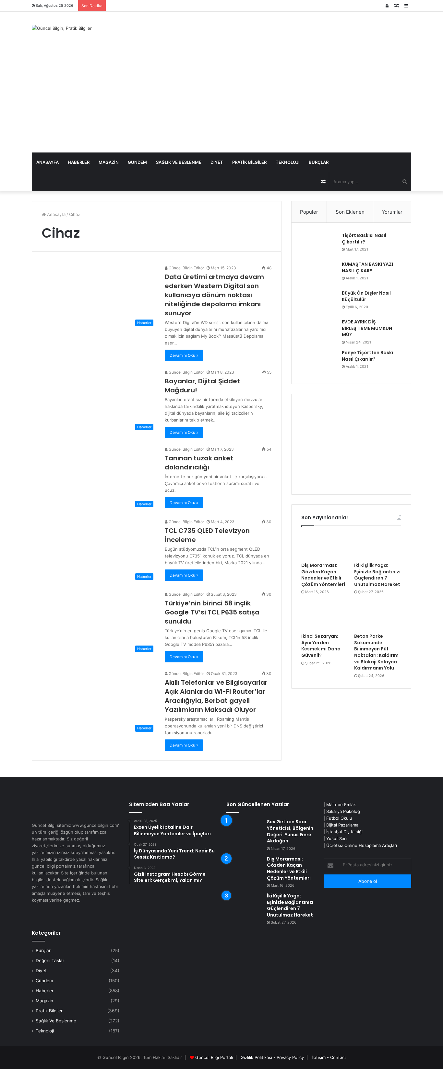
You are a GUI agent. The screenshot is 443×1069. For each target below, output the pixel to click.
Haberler (79, 162)
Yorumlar (392, 212)
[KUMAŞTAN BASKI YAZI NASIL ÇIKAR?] (319, 273)
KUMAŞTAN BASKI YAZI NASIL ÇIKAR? (367, 267)
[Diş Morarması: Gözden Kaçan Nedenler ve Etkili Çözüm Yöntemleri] (324, 546)
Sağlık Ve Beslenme (178, 162)
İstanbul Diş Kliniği (344, 831)
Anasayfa (47, 162)
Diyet (216, 162)
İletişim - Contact (329, 1057)
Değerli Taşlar (50, 960)
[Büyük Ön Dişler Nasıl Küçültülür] (319, 302)
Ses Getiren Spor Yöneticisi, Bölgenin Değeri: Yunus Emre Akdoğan (290, 831)
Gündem (137, 162)
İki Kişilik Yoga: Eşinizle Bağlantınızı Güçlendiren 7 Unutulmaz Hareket (377, 575)
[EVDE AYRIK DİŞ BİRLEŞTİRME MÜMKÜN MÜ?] (319, 331)
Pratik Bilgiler (249, 162)
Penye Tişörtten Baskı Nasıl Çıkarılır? (367, 355)
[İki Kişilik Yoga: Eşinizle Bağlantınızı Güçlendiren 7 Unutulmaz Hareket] (377, 546)
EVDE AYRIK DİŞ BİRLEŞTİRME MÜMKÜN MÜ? (367, 328)
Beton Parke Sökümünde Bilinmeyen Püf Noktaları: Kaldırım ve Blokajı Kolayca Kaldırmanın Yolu (376, 652)
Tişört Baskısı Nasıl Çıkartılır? (364, 238)
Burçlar (319, 162)
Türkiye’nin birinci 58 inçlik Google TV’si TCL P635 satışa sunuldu (212, 612)
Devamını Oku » (184, 355)
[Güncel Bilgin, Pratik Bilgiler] (62, 28)
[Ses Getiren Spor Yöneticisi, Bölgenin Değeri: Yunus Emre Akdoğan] (244, 831)
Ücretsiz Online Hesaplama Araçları (361, 845)
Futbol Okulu (339, 818)
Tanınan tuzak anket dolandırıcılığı (199, 463)
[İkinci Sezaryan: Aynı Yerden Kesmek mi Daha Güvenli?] (324, 616)
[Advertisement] (221, 104)
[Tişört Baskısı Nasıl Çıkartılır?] (319, 244)
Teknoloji (288, 162)
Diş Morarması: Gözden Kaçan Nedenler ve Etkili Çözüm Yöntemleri (323, 575)
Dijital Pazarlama (342, 824)
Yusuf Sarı (336, 838)
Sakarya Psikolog (343, 811)
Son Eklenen (350, 212)
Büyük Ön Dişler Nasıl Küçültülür (366, 296)
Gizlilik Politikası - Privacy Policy (272, 1057)
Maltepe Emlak (341, 804)
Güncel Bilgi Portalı (214, 1057)
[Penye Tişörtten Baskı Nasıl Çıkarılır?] (319, 362)
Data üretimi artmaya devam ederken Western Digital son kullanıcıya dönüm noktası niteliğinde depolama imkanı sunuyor (214, 295)
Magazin (109, 162)
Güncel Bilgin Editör (186, 267)
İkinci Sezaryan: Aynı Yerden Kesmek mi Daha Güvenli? (321, 645)
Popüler (309, 212)
